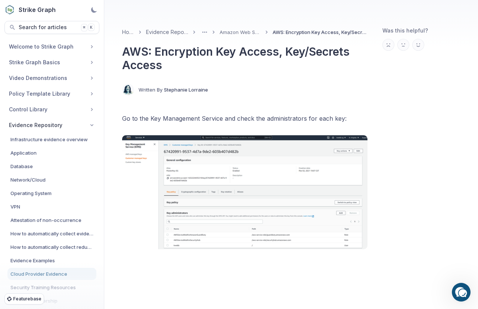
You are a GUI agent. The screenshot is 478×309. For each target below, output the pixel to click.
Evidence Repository (167, 32)
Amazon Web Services (240, 32)
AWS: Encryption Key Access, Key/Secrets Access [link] (320, 32)
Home (128, 32)
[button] (461, 292)
